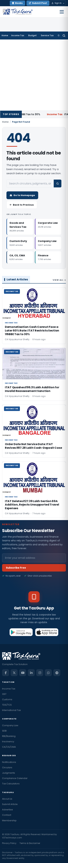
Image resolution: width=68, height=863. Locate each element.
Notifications (9, 762)
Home (5, 35)
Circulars (7, 767)
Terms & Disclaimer (30, 843)
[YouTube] (22, 672)
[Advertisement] (34, 75)
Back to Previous (23, 204)
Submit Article (10, 804)
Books (19, 3)
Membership (9, 820)
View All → (59, 279)
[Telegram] (56, 672)
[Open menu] (61, 12)
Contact (6, 815)
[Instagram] (39, 672)
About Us (7, 798)
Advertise (7, 809)
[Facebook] (5, 672)
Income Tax (17, 35)
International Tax (11, 710)
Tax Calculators (11, 783)
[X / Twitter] (14, 672)
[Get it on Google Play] (21, 632)
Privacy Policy (9, 843)
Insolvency (8, 741)
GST (4, 694)
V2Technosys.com (12, 837)
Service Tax (47, 35)
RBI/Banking (9, 736)
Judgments (8, 773)
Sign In (58, 3)
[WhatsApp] (48, 672)
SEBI (4, 730)
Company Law (10, 725)
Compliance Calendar (15, 778)
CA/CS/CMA (9, 747)
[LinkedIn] (31, 672)
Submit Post (39, 3)
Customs (7, 699)
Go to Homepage (24, 195)
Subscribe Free (16, 567)
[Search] (64, 35)
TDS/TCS (7, 704)
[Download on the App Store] (47, 632)
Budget (32, 35)
